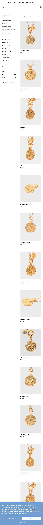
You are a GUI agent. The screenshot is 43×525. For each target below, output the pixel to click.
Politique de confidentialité (17, 514)
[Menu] (40, 2)
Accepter (32, 518)
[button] (41, 7)
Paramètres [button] (21, 522)
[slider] (3, 74)
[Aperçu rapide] (30, 35)
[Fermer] (40, 505)
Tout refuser (12, 518)
